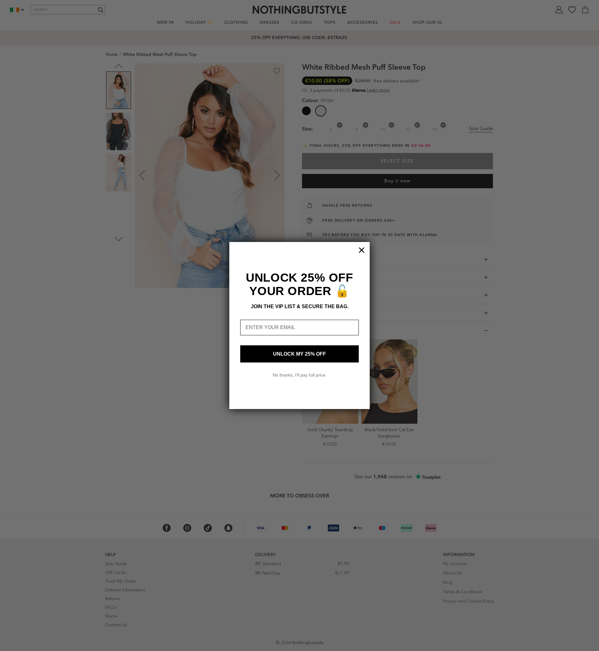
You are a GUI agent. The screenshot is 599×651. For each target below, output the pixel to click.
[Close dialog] (361, 250)
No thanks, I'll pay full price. (300, 374)
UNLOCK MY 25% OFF (299, 354)
